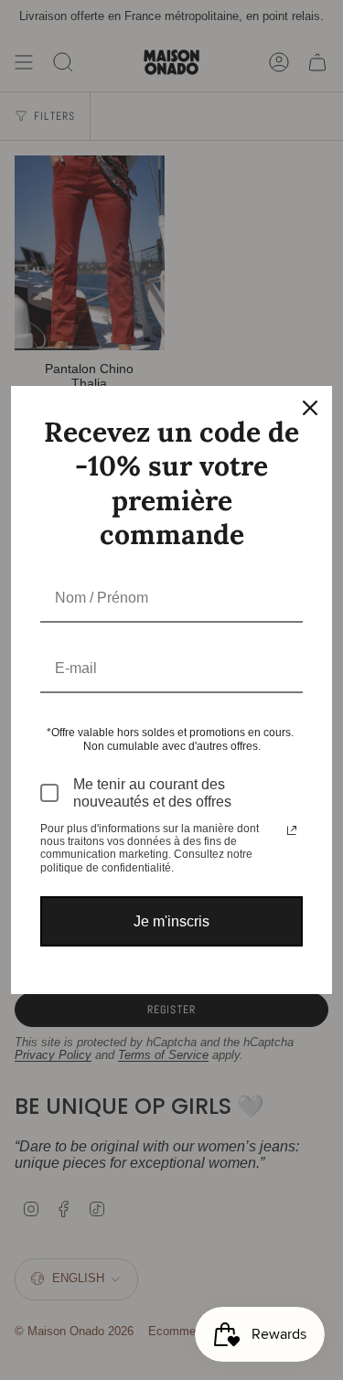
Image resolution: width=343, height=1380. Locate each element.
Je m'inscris (171, 921)
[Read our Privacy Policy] (292, 830)
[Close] (310, 408)
